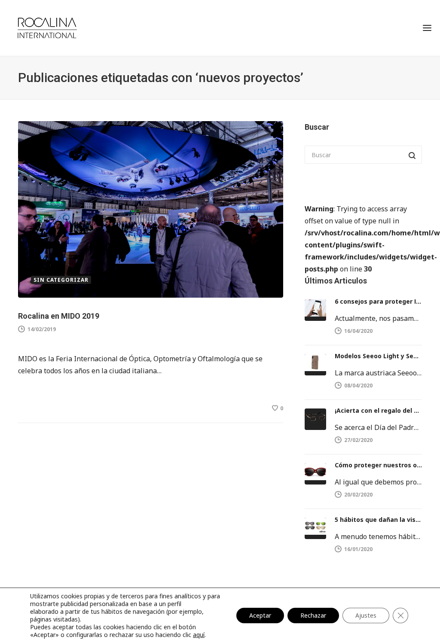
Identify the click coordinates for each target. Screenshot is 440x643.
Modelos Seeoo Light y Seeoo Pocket (378, 356)
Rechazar (313, 615)
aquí (199, 635)
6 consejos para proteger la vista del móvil (378, 301)
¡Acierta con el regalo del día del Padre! (378, 410)
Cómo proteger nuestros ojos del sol (378, 465)
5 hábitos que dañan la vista (378, 519)
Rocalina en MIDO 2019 (58, 315)
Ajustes (365, 615)
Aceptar (260, 615)
